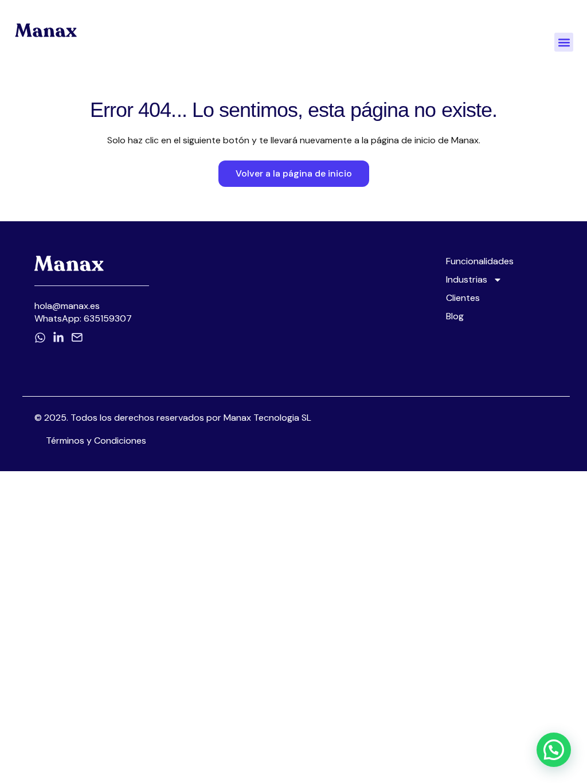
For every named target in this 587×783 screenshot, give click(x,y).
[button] (563, 42)
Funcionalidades (480, 261)
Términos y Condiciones (96, 440)
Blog (455, 316)
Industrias (466, 279)
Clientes (463, 298)
